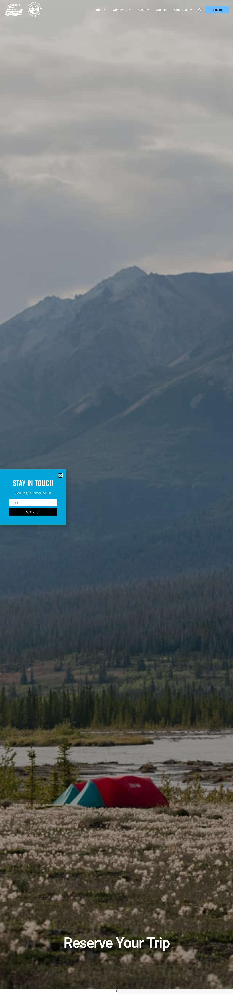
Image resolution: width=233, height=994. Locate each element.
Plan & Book (180, 9)
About (141, 9)
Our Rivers (120, 9)
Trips (99, 9)
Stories (160, 9)
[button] (200, 10)
